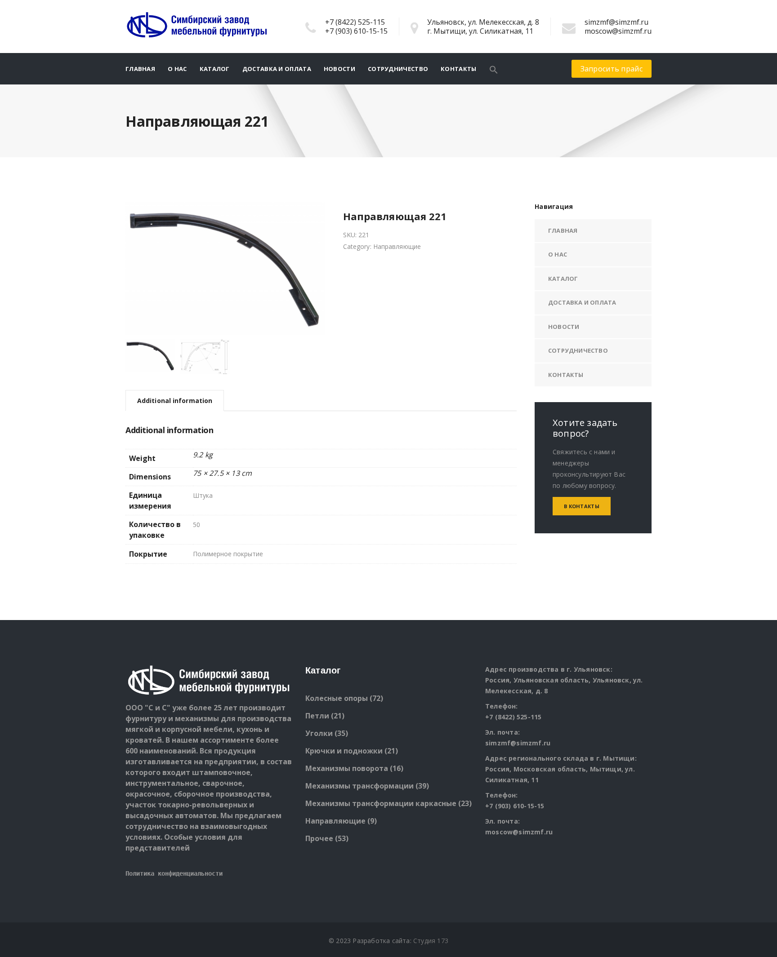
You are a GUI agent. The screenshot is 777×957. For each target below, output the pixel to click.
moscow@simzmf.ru (618, 31)
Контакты (458, 69)
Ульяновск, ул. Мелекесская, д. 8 (483, 22)
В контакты (581, 506)
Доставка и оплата (276, 69)
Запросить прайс (612, 69)
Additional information (174, 400)
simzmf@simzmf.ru (616, 22)
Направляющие (397, 246)
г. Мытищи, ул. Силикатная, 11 (480, 31)
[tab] (174, 400)
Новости (339, 69)
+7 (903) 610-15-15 (356, 31)
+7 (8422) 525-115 (355, 22)
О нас (177, 69)
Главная (140, 69)
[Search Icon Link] (493, 68)
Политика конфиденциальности (174, 873)
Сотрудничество (398, 69)
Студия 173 (430, 940)
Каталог (215, 69)
